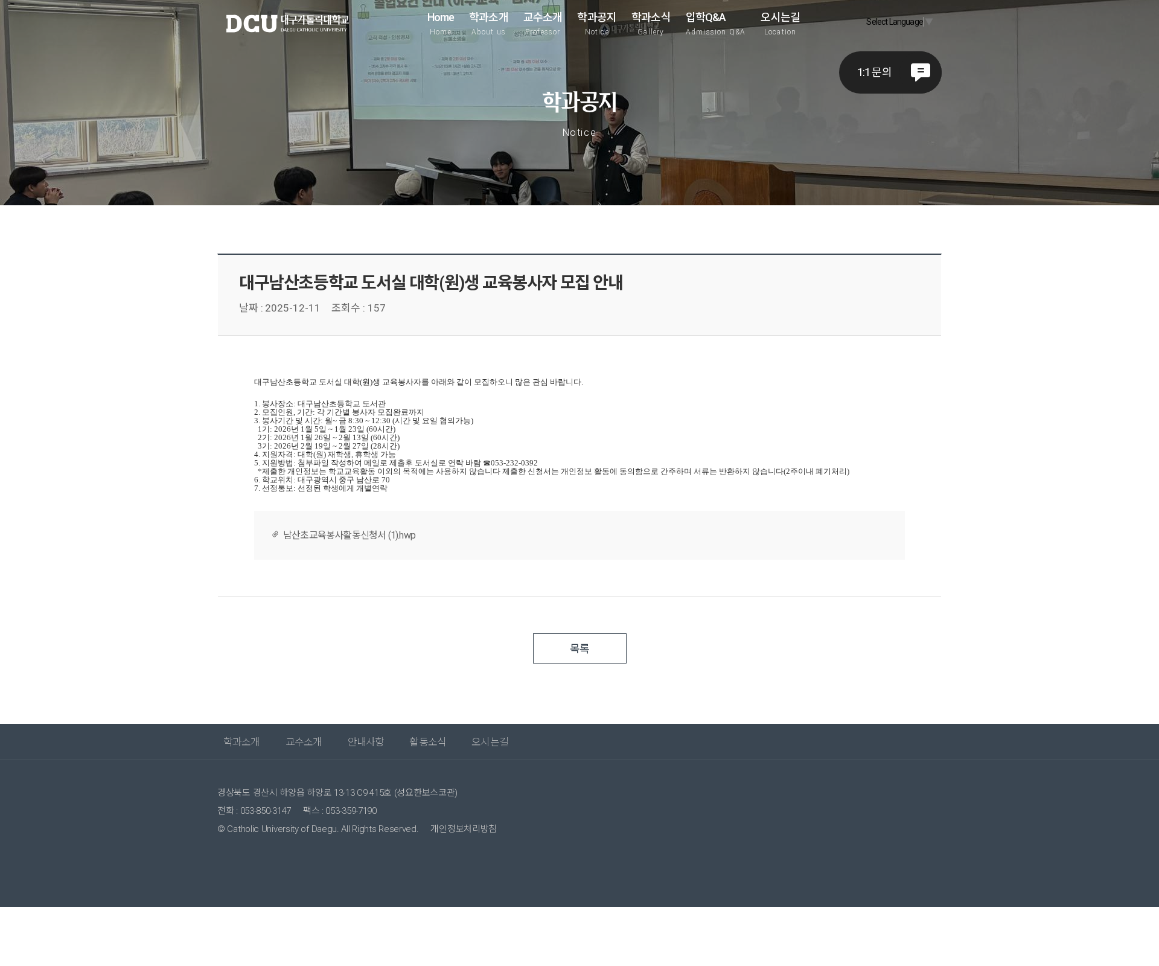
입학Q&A (716, 23)
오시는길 (780, 23)
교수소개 (543, 23)
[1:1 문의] (920, 72)
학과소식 (651, 23)
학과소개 (488, 23)
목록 (579, 648)
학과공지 (596, 23)
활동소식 (427, 742)
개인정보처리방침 (463, 829)
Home (441, 23)
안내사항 (366, 742)
